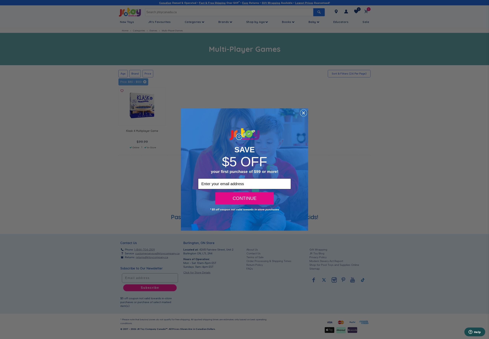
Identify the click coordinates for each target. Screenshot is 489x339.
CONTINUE (245, 198)
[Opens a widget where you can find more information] (474, 332)
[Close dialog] (303, 113)
